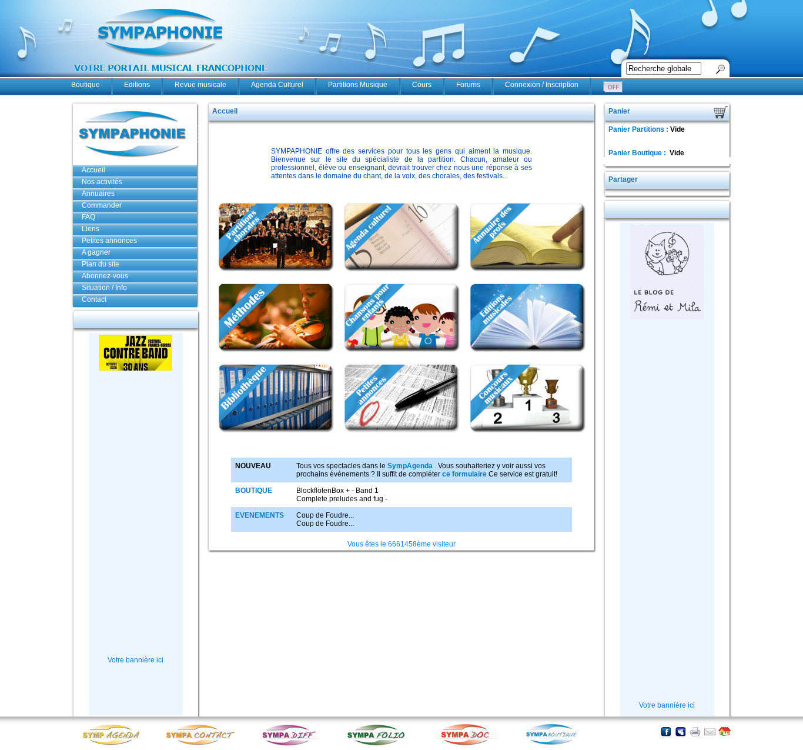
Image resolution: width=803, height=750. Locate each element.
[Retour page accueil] (724, 731)
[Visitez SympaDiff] (291, 744)
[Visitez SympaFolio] (380, 744)
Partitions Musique (357, 85)
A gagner (96, 252)
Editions (137, 85)
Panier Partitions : (639, 129)
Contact (94, 299)
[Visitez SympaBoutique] (556, 744)
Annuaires (98, 193)
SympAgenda (410, 466)
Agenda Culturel (277, 85)
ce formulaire (464, 474)
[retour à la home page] (171, 78)
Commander (102, 205)
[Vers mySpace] (680, 731)
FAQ (88, 217)
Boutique (85, 85)
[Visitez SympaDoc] (468, 744)
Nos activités (102, 182)
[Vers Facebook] (665, 731)
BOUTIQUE (253, 490)
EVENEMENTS (259, 515)
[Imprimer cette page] (695, 731)
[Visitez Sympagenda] (115, 744)
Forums (468, 85)
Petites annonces (109, 240)
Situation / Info (104, 288)
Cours (421, 85)
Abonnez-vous (105, 276)
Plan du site (100, 264)
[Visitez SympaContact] (203, 744)
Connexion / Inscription (541, 85)
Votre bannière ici (135, 660)
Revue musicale (200, 85)
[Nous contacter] (709, 731)
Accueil (93, 170)
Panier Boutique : (638, 153)
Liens (90, 229)
